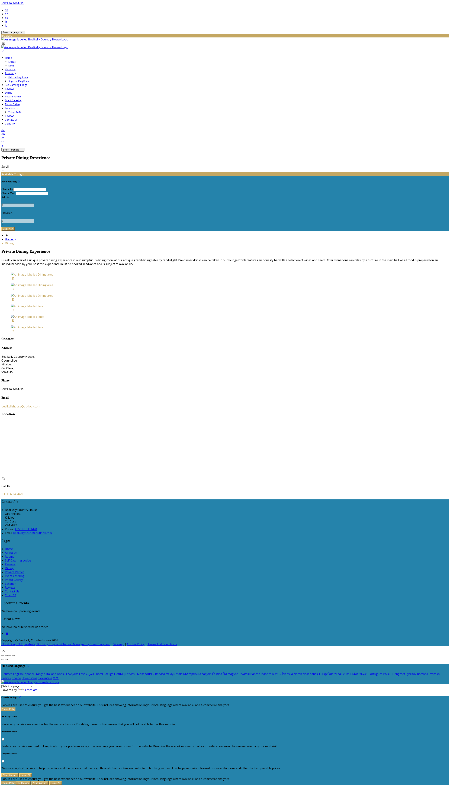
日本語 (354, 674)
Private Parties (13, 96)
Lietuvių (119, 674)
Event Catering (13, 100)
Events (12, 61)
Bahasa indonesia (262, 674)
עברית (277, 674)
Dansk (61, 674)
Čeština (217, 674)
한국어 (363, 674)
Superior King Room (19, 81)
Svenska (434, 674)
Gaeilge (108, 674)
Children (6, 213)
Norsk (298, 674)
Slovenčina (45, 678)
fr (6, 22)
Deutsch (6, 674)
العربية (90, 674)
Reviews (9, 88)
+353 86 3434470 (12, 3)
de (6, 10)
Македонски (145, 674)
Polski (387, 674)
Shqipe (16, 678)
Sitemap (118, 644)
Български (190, 674)
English (18, 674)
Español (28, 674)
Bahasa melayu (165, 674)
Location (10, 108)
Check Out (8, 193)
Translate (31, 690)
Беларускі (204, 674)
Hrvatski (244, 674)
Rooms (9, 73)
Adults (5, 197)
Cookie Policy (135, 644)
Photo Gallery (12, 104)
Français (40, 674)
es (6, 18)
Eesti (82, 674)
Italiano (51, 674)
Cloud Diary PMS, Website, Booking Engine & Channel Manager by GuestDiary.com (55, 644)
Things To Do (15, 112)
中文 (56, 678)
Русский (411, 674)
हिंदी (225, 674)
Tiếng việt (398, 674)
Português (375, 674)
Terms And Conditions (162, 644)
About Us (10, 69)
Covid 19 (10, 123)
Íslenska (287, 674)
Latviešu (130, 674)
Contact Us (11, 119)
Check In (7, 189)
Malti (179, 674)
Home (9, 57)
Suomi (99, 674)
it (6, 25)
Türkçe (323, 674)
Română (422, 674)
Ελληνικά (72, 674)
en (6, 14)
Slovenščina (29, 678)
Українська (341, 674)
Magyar (233, 674)
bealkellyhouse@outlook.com (20, 406)
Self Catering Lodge (16, 85)
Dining (8, 92)
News (11, 65)
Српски (6, 678)
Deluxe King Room (18, 77)
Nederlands (310, 674)
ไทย (331, 674)
